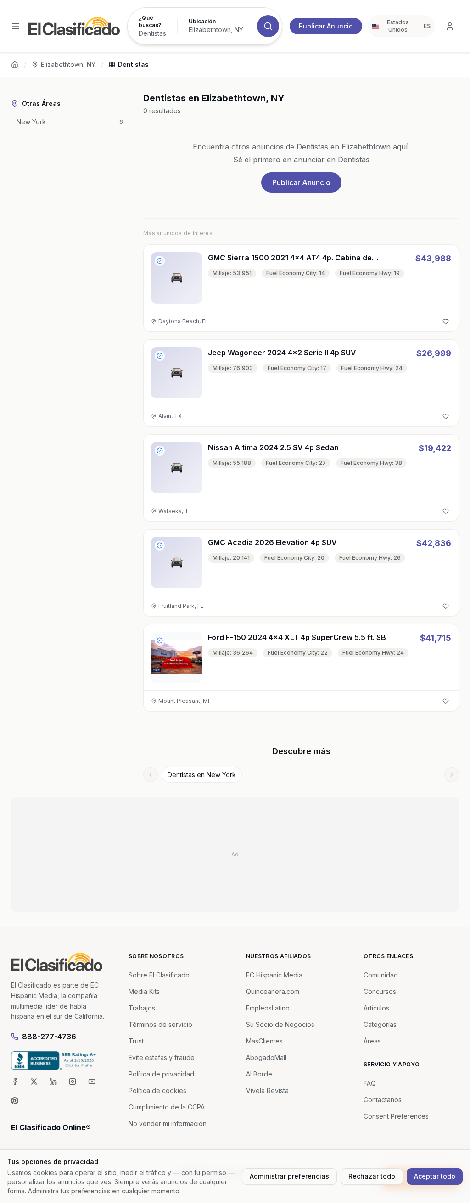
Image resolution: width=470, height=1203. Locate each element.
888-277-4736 (49, 1036)
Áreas (372, 1041)
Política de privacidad (161, 1074)
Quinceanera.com (272, 991)
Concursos (380, 991)
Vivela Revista (267, 1090)
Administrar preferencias (289, 1176)
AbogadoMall (266, 1057)
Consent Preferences (396, 1116)
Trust (136, 1041)
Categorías (380, 1024)
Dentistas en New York (202, 774)
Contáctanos (383, 1100)
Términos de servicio (160, 1024)
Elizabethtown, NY (68, 64)
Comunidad (381, 975)
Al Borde (259, 1074)
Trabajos (142, 1008)
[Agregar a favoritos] (445, 321)
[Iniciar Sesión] (450, 26)
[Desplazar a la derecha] (451, 774)
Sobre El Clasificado (159, 975)
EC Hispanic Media (274, 975)
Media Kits (144, 991)
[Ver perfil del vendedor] (160, 261)
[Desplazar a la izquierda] (150, 774)
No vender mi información (168, 1123)
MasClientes (264, 1041)
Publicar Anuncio (326, 26)
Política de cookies (157, 1090)
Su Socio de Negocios (280, 1024)
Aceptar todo (434, 1176)
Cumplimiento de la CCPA (167, 1107)
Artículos (376, 1008)
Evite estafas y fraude (162, 1057)
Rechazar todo (371, 1176)
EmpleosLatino (268, 1008)
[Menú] (15, 26)
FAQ (370, 1083)
